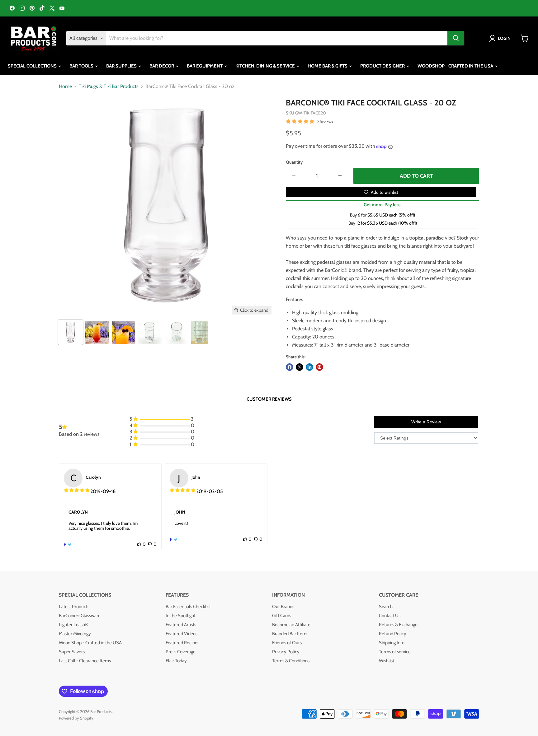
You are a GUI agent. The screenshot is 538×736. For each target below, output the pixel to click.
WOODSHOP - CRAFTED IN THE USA (456, 66)
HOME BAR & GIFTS (328, 66)
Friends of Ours (287, 642)
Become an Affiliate (291, 624)
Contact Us (389, 615)
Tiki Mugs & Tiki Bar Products (109, 86)
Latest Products (74, 606)
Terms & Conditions (290, 661)
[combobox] (276, 38)
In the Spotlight (181, 615)
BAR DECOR (162, 66)
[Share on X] (299, 367)
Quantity (294, 162)
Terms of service (395, 651)
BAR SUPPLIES (122, 66)
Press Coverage (181, 651)
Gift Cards (281, 615)
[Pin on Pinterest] (319, 367)
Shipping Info (391, 642)
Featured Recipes (182, 642)
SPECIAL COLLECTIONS (33, 66)
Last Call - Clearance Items (85, 661)
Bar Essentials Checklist (188, 606)
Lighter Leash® (73, 624)
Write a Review (426, 421)
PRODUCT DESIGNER (383, 66)
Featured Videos (181, 633)
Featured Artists (181, 624)
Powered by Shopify (76, 717)
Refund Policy (392, 633)
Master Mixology (75, 633)
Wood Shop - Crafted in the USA (90, 642)
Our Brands (283, 606)
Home (65, 86)
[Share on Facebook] (289, 367)
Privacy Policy (286, 651)
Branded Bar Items (290, 633)
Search (386, 606)
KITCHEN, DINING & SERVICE (265, 66)
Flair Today (176, 661)
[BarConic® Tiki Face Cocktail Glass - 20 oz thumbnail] (70, 332)
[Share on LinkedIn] (309, 367)
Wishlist (386, 661)
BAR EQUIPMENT (205, 66)
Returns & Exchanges (399, 624)
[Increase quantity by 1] (340, 176)
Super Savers (72, 651)
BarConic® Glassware (80, 615)
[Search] (455, 38)
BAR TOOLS (81, 66)
